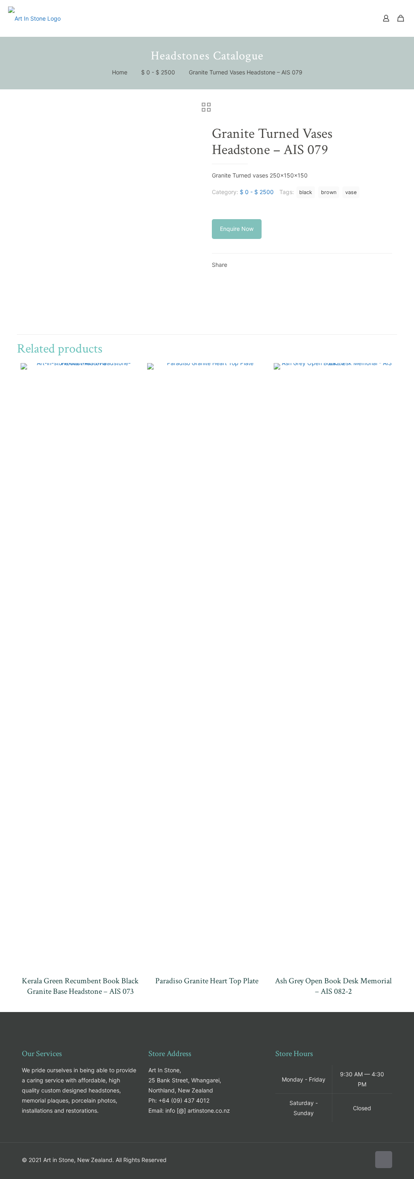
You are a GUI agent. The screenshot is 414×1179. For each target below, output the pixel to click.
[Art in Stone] (34, 18)
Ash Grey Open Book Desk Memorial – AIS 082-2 (333, 986)
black (305, 192)
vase (351, 192)
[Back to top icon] (383, 1159)
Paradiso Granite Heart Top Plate (206, 981)
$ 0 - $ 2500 (158, 72)
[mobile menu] (358, 18)
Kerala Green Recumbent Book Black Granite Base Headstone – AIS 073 (80, 986)
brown (328, 192)
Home (119, 72)
